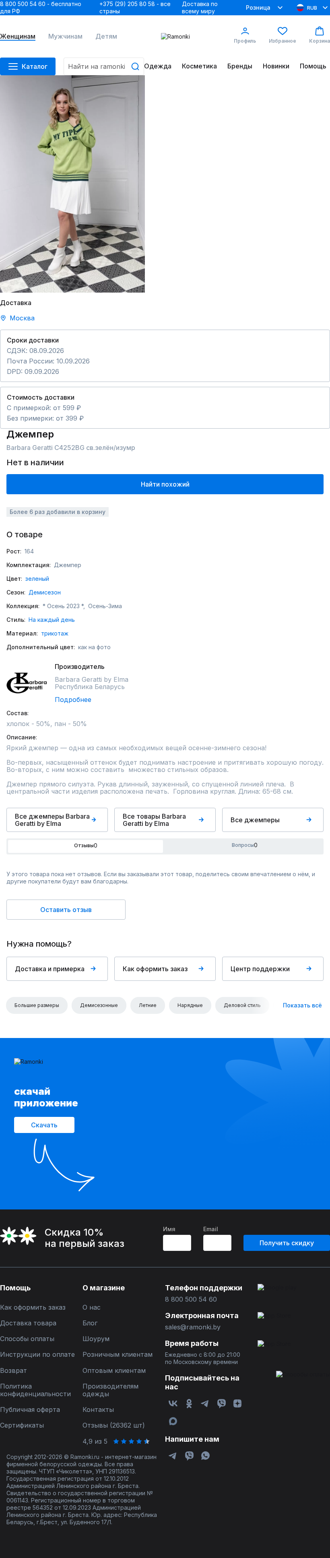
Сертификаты (22, 1425)
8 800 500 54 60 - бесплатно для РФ (40, 7)
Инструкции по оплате (37, 1354)
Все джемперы (255, 820)
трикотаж (54, 633)
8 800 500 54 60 (191, 1299)
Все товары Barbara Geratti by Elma (154, 819)
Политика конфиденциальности (35, 1390)
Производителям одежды (110, 1390)
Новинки (276, 66)
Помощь (313, 66)
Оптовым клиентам (114, 1370)
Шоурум (95, 1339)
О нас (91, 1307)
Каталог (34, 66)
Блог (89, 1323)
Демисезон (45, 592)
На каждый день (52, 619)
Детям (106, 36)
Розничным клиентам (117, 1354)
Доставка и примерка (50, 969)
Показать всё (302, 1005)
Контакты (98, 1410)
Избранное (282, 41)
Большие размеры (36, 1005)
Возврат (13, 1370)
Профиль (245, 41)
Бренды (239, 66)
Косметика (199, 66)
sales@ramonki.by (193, 1327)
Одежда (157, 66)
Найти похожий (165, 484)
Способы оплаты (27, 1339)
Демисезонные (99, 1005)
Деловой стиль (242, 1005)
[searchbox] (104, 66)
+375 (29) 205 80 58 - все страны (135, 7)
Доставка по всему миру (200, 7)
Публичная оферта (30, 1410)
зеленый (37, 578)
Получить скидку (287, 1243)
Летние (148, 1005)
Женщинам (17, 36)
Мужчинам (65, 36)
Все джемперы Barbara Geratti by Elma (52, 819)
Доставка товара (28, 1323)
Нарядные (190, 1005)
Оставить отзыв (66, 910)
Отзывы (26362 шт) (113, 1425)
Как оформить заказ (155, 969)
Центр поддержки (260, 969)
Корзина (319, 41)
